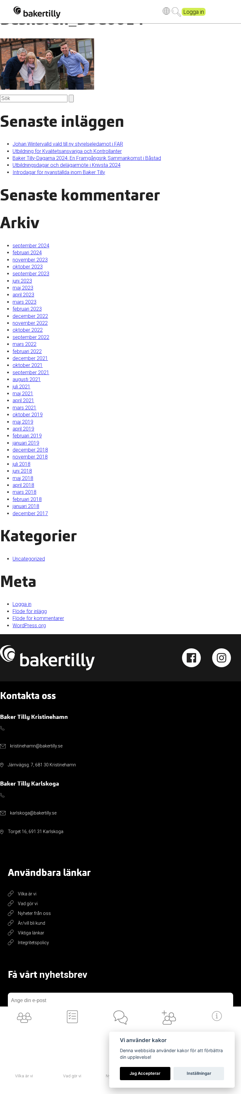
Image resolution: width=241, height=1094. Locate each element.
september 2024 (31, 246)
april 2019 (23, 429)
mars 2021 (24, 408)
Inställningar (199, 1073)
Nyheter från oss (34, 913)
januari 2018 (26, 506)
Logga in (193, 11)
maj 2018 (23, 478)
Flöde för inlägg (30, 611)
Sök (176, 12)
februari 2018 (27, 499)
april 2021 (23, 400)
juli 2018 (21, 464)
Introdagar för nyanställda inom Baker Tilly (59, 172)
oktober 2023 (28, 267)
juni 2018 (22, 471)
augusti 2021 (27, 379)
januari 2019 (26, 443)
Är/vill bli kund (31, 923)
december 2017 (30, 513)
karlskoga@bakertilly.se (33, 812)
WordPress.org (29, 626)
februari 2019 (27, 436)
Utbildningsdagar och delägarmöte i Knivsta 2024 (66, 165)
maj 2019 (23, 422)
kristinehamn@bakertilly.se (36, 745)
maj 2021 (23, 394)
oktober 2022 (28, 330)
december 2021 (30, 358)
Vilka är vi (27, 893)
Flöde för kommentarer (38, 618)
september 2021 (31, 372)
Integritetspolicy (33, 942)
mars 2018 (24, 492)
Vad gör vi (28, 903)
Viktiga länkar (31, 932)
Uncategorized (29, 559)
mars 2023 (24, 302)
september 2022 (31, 337)
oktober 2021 (28, 365)
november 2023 (30, 260)
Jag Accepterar (145, 1073)
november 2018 (30, 457)
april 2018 (23, 485)
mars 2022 (24, 344)
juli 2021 (21, 387)
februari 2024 (27, 253)
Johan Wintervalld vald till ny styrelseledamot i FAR (68, 144)
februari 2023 (27, 309)
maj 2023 (23, 288)
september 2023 (31, 274)
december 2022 (30, 316)
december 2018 (30, 450)
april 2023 (23, 295)
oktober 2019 (28, 415)
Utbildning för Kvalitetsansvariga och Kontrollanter (67, 151)
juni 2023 (22, 281)
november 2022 (30, 323)
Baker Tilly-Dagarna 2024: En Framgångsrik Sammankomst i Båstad (87, 158)
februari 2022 (27, 351)
